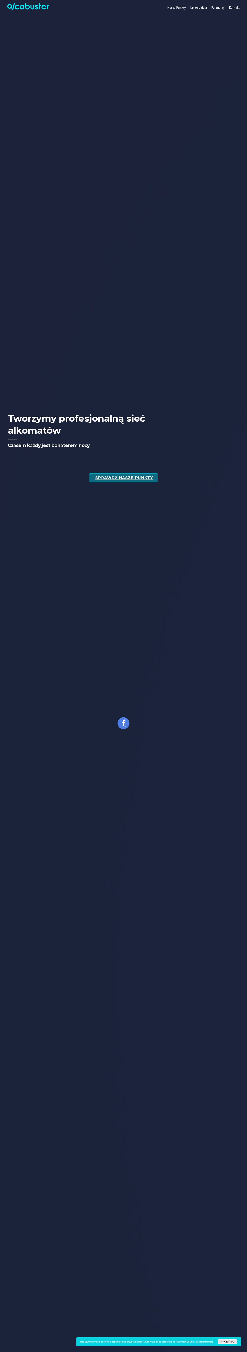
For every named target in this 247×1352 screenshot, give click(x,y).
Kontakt (234, 7)
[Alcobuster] (28, 9)
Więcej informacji (204, 1341)
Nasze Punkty (176, 7)
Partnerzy (218, 7)
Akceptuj (227, 1341)
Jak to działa (198, 7)
